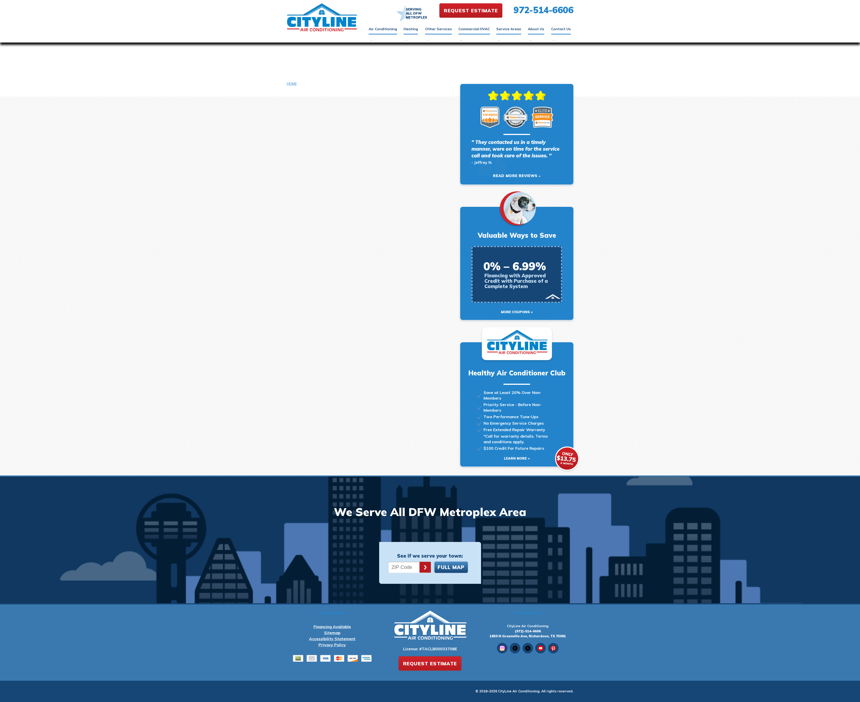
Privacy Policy (332, 644)
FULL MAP (451, 567)
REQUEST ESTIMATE (471, 10)
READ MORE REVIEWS (515, 175)
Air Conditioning (383, 29)
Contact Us (561, 29)
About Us (536, 29)
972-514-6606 (543, 9)
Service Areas (508, 29)
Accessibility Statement (332, 638)
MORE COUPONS (515, 312)
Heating (411, 29)
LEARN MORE (515, 458)
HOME (292, 83)
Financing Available (332, 626)
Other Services (438, 29)
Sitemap (332, 632)
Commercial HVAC (474, 29)
